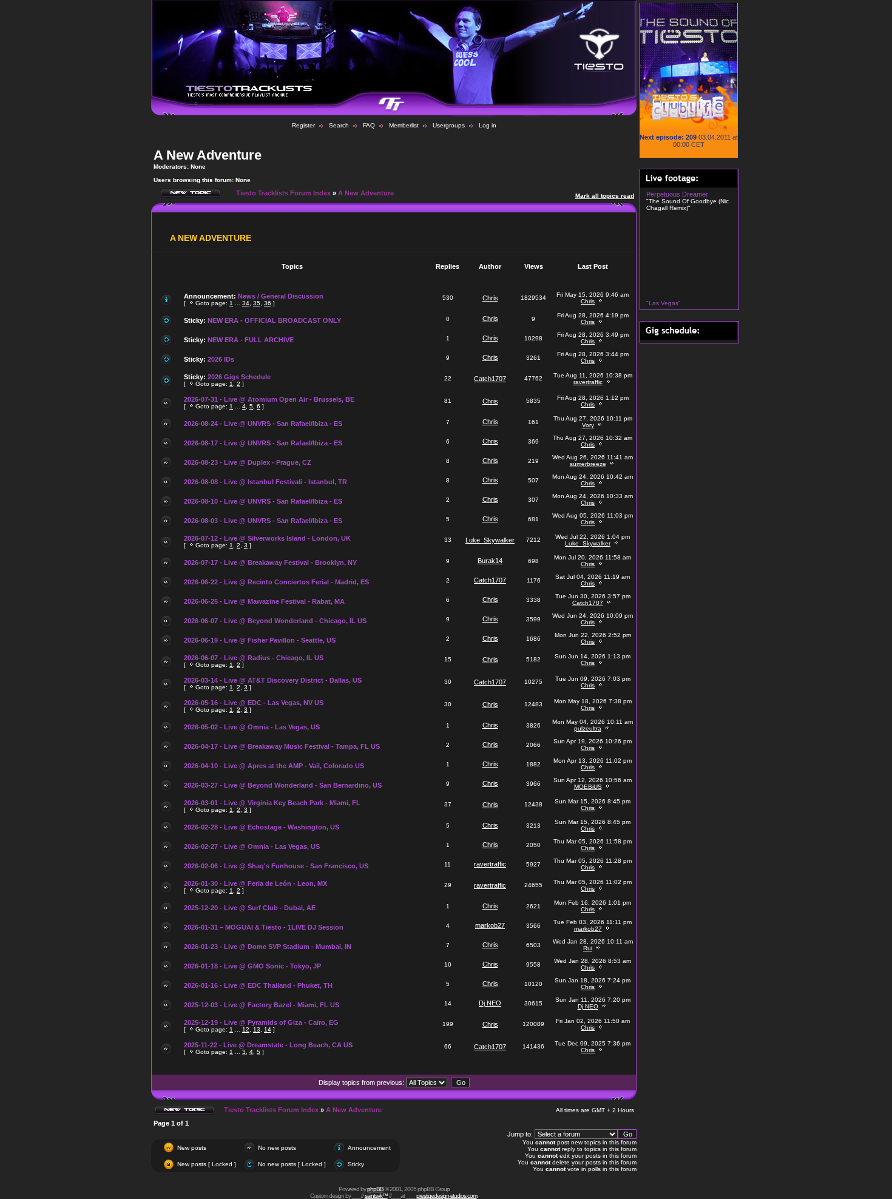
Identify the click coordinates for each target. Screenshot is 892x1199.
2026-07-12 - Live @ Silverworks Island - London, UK (267, 538)
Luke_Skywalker (490, 540)
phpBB (375, 1189)
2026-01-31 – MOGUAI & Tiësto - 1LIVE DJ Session (263, 927)
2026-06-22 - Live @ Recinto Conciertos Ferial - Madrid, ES (276, 582)
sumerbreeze (588, 464)
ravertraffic (588, 382)
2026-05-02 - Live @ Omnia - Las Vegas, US (252, 727)
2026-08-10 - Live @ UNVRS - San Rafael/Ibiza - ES (263, 501)
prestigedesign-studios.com (446, 1195)
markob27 (490, 925)
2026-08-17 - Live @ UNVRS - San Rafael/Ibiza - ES (263, 443)
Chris (490, 298)
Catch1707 (490, 378)
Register (303, 125)
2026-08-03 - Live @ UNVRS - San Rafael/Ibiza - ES (263, 520)
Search (339, 125)
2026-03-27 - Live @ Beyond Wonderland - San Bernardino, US (283, 785)
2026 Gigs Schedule (239, 376)
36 (267, 303)
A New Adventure (208, 155)
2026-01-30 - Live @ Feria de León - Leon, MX (255, 883)
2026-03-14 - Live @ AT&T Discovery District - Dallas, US (273, 680)
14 (267, 1029)
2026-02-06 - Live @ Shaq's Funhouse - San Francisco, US (276, 866)
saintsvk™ (376, 1195)
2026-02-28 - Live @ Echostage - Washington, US (261, 827)
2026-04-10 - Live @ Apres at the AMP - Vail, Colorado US (274, 765)
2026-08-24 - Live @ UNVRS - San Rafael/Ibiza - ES (263, 423)
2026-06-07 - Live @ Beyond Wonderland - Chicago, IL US (275, 620)
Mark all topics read (604, 195)
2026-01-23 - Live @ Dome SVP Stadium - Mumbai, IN (267, 946)
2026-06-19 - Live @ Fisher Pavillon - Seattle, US (260, 640)
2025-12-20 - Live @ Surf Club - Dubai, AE (250, 907)
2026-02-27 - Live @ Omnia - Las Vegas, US (252, 846)
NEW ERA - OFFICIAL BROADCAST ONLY (274, 320)
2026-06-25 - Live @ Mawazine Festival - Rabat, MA (264, 601)
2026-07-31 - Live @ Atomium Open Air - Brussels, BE (269, 399)
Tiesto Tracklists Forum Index (283, 193)
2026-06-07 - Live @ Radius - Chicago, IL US (253, 657)
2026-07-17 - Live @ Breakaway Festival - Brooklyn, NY (270, 562)
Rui (587, 948)
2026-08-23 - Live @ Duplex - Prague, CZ (247, 462)
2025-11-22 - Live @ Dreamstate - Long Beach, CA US (268, 1045)
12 (245, 1029)
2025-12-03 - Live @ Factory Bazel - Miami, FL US (261, 1004)
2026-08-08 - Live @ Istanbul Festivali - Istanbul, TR (265, 481)
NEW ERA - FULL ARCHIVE (251, 339)
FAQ (369, 125)
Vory (588, 425)
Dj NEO (490, 1003)
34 (245, 303)
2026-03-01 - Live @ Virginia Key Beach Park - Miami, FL (272, 802)
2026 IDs (221, 359)
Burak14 (490, 560)
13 (256, 1029)
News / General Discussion (280, 296)
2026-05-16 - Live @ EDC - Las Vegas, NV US (253, 702)
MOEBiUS (588, 786)
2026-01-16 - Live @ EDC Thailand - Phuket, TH (258, 985)
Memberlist (404, 125)
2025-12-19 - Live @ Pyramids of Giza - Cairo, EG (261, 1022)
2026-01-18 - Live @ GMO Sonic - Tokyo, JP (252, 966)
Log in (487, 125)
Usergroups (449, 125)
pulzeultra (587, 728)
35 (256, 303)
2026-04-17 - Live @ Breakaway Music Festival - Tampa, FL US (282, 746)
